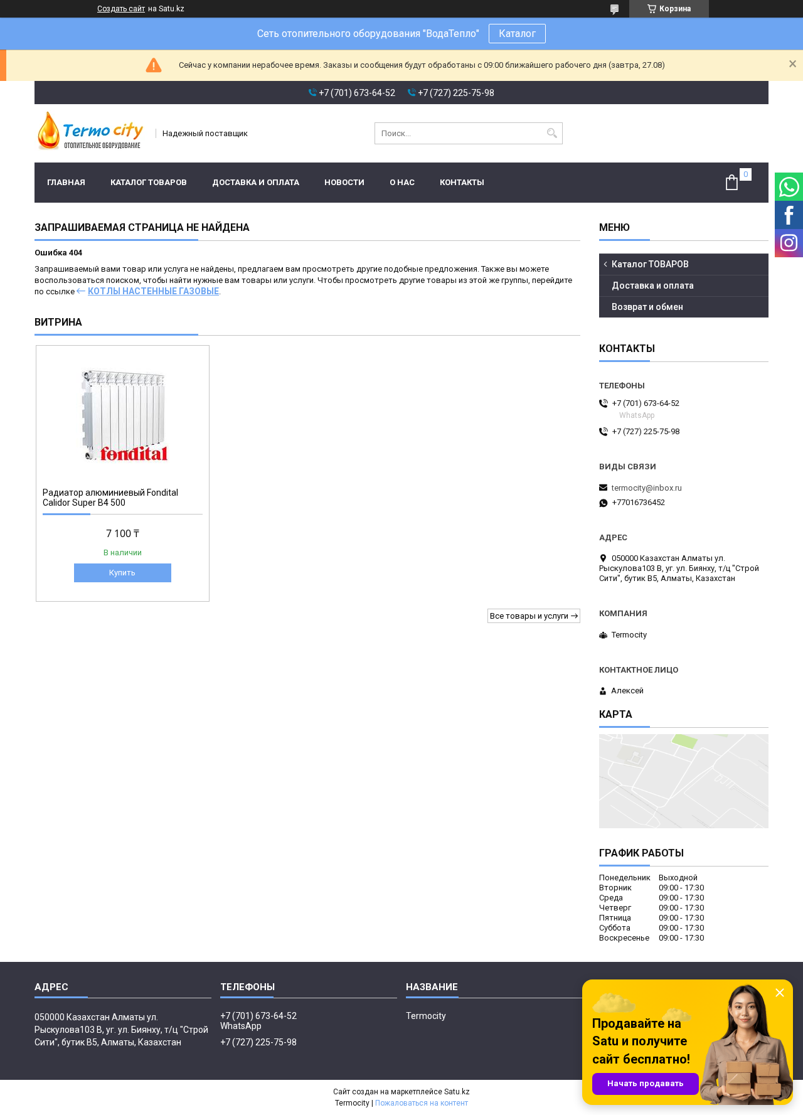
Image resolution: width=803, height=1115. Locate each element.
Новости (344, 182)
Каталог (517, 34)
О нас (402, 182)
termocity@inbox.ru (647, 488)
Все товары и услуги (529, 616)
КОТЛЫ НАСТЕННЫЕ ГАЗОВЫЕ (153, 291)
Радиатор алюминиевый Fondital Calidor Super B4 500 (110, 498)
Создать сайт (121, 8)
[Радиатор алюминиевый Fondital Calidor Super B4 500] (123, 414)
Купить (122, 572)
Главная (66, 182)
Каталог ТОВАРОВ (148, 182)
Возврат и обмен (647, 307)
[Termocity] (91, 133)
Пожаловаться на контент (421, 1103)
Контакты (462, 182)
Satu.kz (457, 1091)
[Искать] (552, 133)
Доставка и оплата (255, 182)
